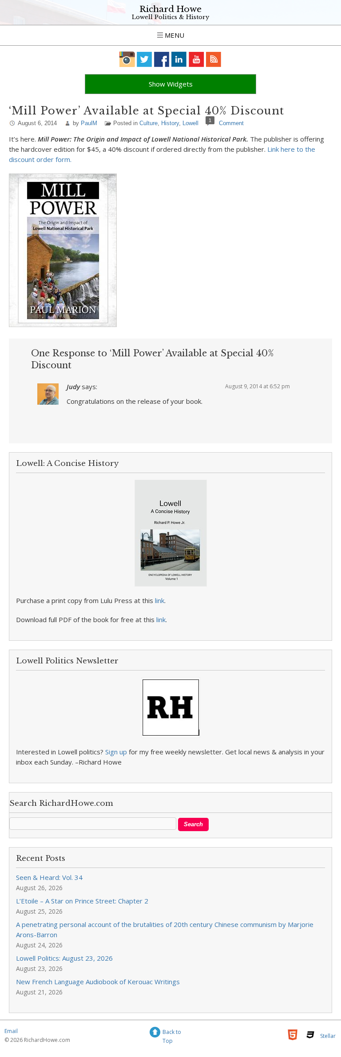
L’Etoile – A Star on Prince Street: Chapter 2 (82, 900)
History (170, 123)
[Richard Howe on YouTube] (196, 59)
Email (11, 1031)
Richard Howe (170, 9)
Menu (173, 35)
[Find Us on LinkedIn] (179, 59)
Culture (148, 123)
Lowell (190, 123)
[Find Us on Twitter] (144, 59)
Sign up (116, 751)
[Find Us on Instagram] (127, 59)
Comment (231, 123)
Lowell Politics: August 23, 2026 (64, 958)
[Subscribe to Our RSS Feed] (214, 59)
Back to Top (172, 1033)
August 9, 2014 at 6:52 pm (257, 386)
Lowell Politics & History (170, 17)
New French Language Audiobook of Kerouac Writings (98, 981)
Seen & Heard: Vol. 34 (49, 877)
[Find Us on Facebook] (162, 59)
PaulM (89, 123)
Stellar (328, 1036)
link (159, 600)
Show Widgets (171, 83)
